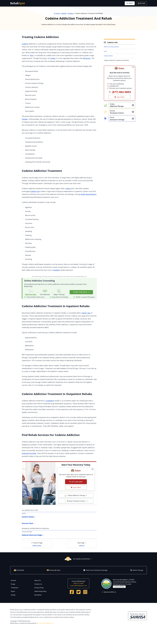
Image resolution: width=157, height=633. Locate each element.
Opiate (52, 58)
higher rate (86, 313)
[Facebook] (72, 592)
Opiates (25, 119)
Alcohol (13, 580)
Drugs (13, 584)
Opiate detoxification (88, 194)
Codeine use (35, 191)
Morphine (86, 58)
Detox (13, 591)
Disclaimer (38, 595)
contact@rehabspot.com (78, 586)
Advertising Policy (40, 591)
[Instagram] (85, 592)
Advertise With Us (110, 592)
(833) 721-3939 (78, 583)
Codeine (25, 44)
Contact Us (38, 584)
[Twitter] (78, 592)
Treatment (14, 588)
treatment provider (29, 453)
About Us (37, 580)
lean (31, 55)
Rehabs (142, 3)
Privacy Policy (39, 588)
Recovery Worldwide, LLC (45, 623)
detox (68, 188)
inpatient (56, 270)
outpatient (50, 401)
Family (13, 595)
